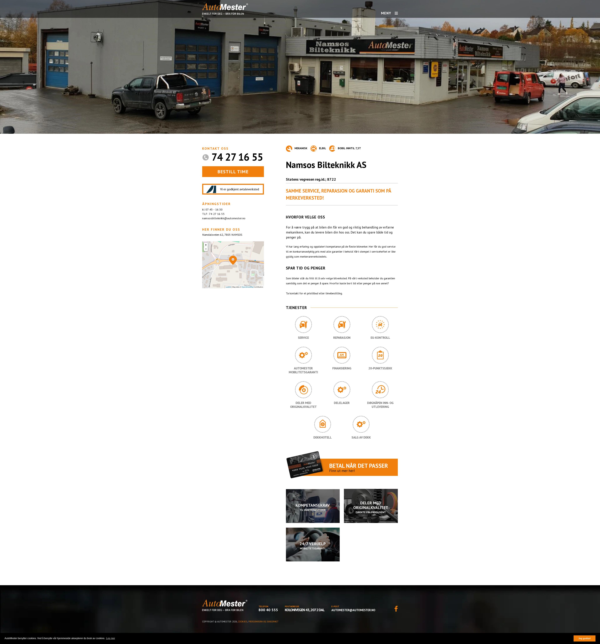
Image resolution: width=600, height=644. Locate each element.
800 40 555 (268, 609)
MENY (386, 13)
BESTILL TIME (233, 172)
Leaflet (228, 287)
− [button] (206, 249)
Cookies (242, 621)
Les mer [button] (110, 638)
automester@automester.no (353, 610)
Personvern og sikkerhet (264, 621)
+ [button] (206, 244)
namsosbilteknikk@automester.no (223, 218)
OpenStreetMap (248, 287)
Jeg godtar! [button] (584, 638)
